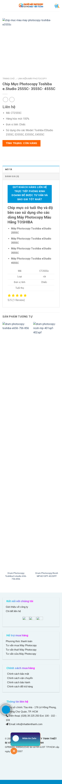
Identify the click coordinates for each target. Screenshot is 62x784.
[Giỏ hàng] (57, 6)
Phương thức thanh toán (19, 641)
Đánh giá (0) (12, 176)
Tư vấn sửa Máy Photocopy (21, 653)
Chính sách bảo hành (18, 682)
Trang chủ (8, 78)
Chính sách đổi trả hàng (19, 686)
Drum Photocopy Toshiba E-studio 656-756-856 (16, 576)
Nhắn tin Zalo (29, 738)
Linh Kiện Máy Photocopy (32, 78)
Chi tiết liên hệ (13, 611)
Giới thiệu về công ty (17, 606)
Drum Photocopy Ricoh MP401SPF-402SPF (46, 574)
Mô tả (8, 169)
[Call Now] (6, 710)
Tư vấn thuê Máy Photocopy (21, 649)
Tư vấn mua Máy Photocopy (21, 645)
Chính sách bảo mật (18, 673)
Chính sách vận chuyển (19, 678)
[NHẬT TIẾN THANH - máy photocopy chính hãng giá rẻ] (31, 6)
